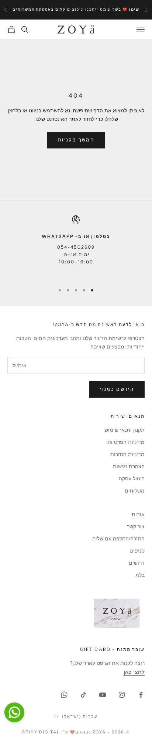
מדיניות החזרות (127, 454)
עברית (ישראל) (79, 716)
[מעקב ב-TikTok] (83, 694)
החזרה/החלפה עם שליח (118, 538)
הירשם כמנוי (117, 389)
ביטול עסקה (132, 478)
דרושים (137, 563)
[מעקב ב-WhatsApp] (64, 694)
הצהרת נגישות (129, 466)
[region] (76, 246)
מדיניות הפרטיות (126, 442)
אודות (138, 514)
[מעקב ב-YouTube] (102, 694)
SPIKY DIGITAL (41, 732)
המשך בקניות (76, 140)
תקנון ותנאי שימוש (124, 430)
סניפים (137, 550)
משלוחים (135, 490)
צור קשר (136, 526)
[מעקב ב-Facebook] (141, 694)
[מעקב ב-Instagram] (121, 694)
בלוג (140, 575)
